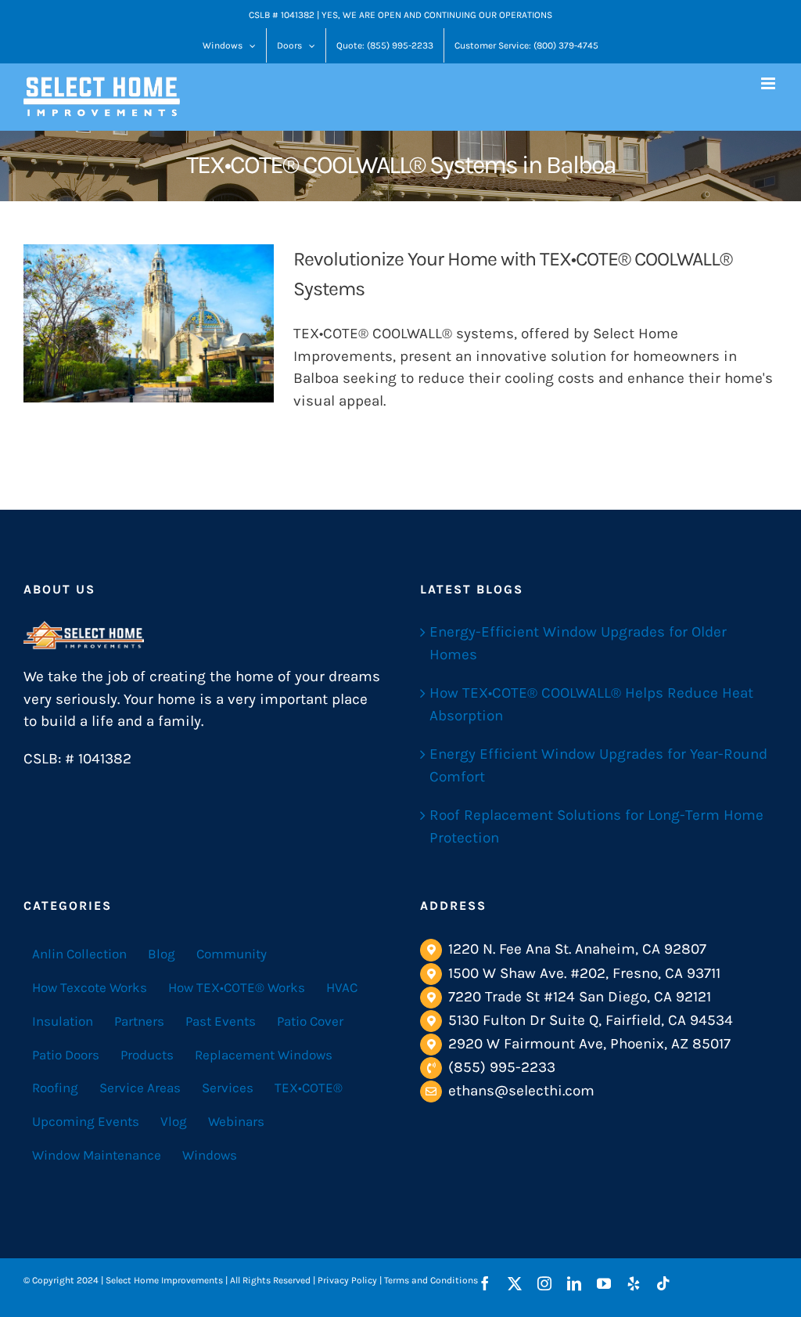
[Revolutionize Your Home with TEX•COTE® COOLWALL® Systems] (148, 323)
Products (147, 1055)
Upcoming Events (85, 1121)
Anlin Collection (79, 954)
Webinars (236, 1121)
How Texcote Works (89, 987)
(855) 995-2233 (501, 1067)
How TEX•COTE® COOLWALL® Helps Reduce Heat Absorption (591, 704)
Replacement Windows (263, 1055)
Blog (161, 954)
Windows (209, 1155)
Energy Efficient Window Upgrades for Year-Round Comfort (598, 765)
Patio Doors (65, 1055)
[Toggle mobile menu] (769, 83)
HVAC (341, 987)
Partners (139, 1021)
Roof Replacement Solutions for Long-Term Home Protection (596, 826)
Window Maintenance (96, 1155)
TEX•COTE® (309, 1087)
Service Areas (140, 1087)
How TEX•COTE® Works (236, 987)
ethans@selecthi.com (521, 1090)
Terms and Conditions (431, 1280)
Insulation (62, 1021)
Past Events (220, 1021)
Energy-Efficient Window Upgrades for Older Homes (578, 643)
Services (227, 1087)
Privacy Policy (347, 1280)
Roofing (55, 1087)
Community (231, 954)
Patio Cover (310, 1021)
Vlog (173, 1121)
